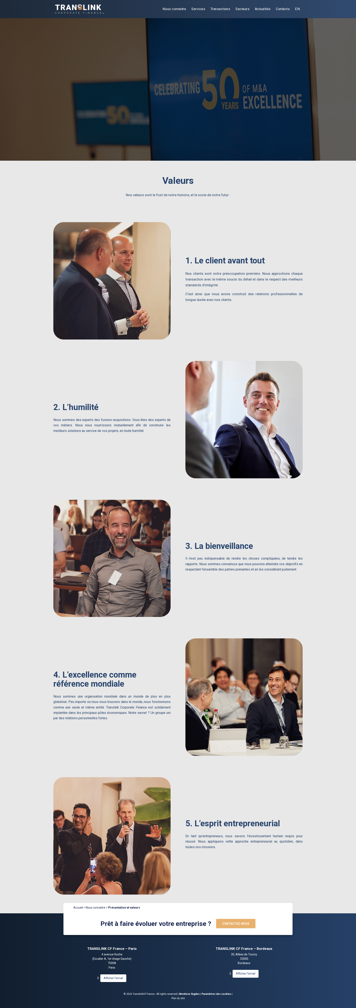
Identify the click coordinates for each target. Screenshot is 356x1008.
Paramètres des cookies (216, 994)
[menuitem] (174, 9)
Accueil (78, 907)
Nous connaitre (95, 907)
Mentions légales (189, 994)
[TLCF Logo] (79, 9)
